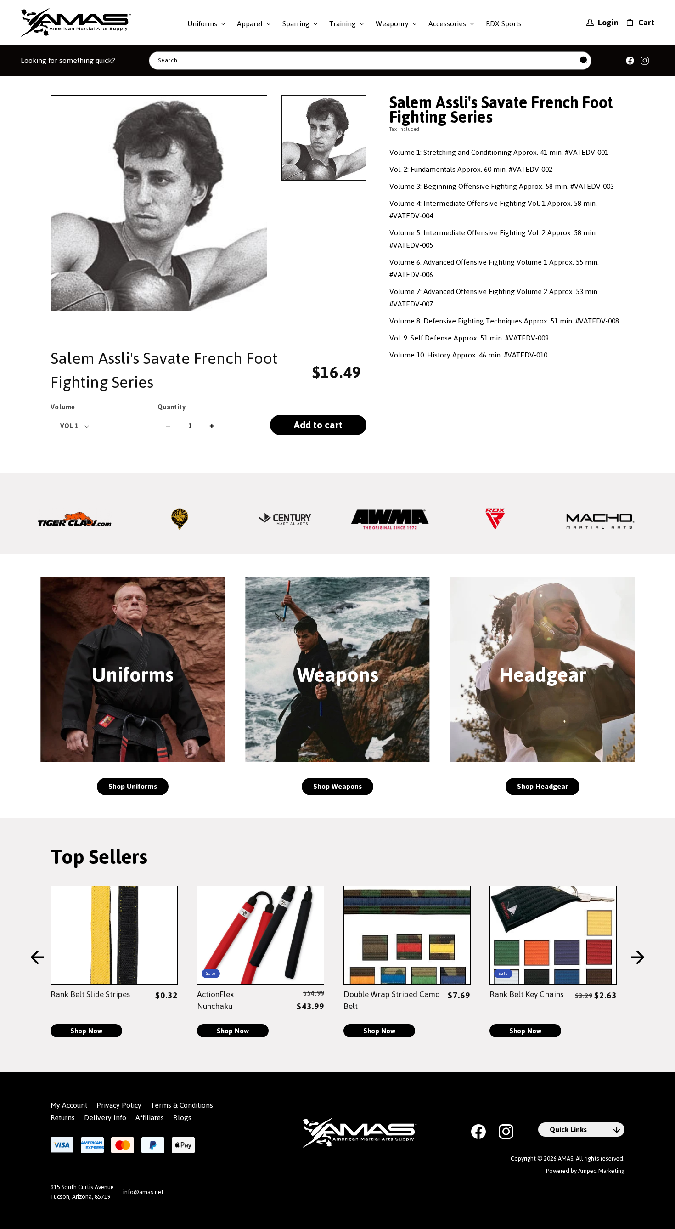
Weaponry (392, 24)
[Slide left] (37, 958)
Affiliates (149, 1118)
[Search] (583, 60)
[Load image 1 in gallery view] (323, 138)
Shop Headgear (542, 786)
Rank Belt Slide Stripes (90, 994)
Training (342, 24)
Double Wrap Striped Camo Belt (391, 1000)
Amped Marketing (601, 1171)
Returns (63, 1118)
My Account (69, 1105)
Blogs (182, 1118)
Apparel (250, 24)
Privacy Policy (118, 1105)
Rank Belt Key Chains (526, 994)
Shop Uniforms (132, 786)
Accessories (447, 24)
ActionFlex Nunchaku (215, 1000)
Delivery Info (105, 1118)
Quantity (172, 407)
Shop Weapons (337, 786)
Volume (63, 407)
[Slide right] (637, 958)
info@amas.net (143, 1192)
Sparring (295, 24)
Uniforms (202, 24)
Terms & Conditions (182, 1105)
